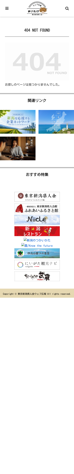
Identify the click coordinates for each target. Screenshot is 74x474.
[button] (66, 448)
